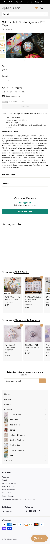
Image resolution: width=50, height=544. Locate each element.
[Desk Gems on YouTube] (30, 511)
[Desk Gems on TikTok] (39, 511)
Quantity (6, 76)
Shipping (5, 102)
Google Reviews (8, 496)
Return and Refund (9, 483)
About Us (5, 477)
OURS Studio (7, 29)
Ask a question (8, 175)
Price (4, 66)
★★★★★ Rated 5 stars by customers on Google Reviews (24, 2)
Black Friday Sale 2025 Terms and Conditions (19, 499)
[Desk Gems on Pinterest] (34, 511)
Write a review (25, 211)
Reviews (6, 184)
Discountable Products (27, 320)
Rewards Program (8, 486)
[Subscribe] (42, 380)
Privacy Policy (7, 493)
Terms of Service (8, 490)
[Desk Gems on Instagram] (26, 511)
